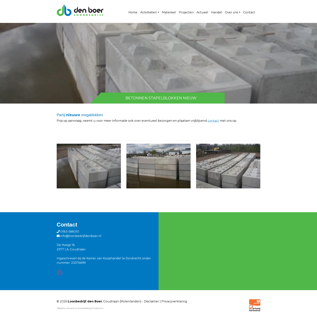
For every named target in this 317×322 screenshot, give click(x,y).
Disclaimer (151, 301)
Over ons (231, 12)
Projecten (186, 12)
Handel (216, 12)
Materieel (169, 12)
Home (132, 12)
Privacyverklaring (174, 301)
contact (213, 120)
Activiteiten (148, 12)
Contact (249, 12)
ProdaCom (97, 308)
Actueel (202, 12)
